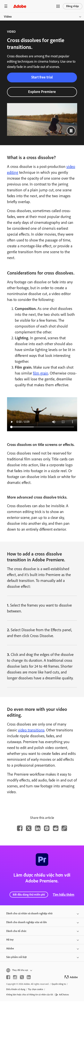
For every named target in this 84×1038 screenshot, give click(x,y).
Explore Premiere (42, 91)
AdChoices (64, 994)
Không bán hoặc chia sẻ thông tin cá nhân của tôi (29, 994)
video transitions (31, 730)
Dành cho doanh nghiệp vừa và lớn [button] (26, 922)
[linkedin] (29, 977)
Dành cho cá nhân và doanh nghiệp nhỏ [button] (29, 913)
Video (8, 16)
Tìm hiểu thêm (63, 894)
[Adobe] (20, 6)
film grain (40, 373)
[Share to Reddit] (55, 828)
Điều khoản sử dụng (15, 989)
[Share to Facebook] (19, 828)
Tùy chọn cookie (35, 989)
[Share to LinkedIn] (37, 828)
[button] (58, 6)
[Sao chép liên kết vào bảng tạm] (64, 828)
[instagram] (15, 977)
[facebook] (8, 977)
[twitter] (22, 977)
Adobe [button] (10, 948)
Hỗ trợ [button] (9, 939)
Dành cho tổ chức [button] (16, 931)
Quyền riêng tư (59, 984)
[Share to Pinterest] (46, 828)
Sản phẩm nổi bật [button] (16, 957)
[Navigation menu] (6, 6)
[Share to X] (28, 828)
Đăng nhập (72, 6)
